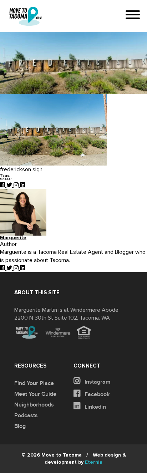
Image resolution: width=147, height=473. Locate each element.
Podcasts (26, 415)
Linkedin (94, 406)
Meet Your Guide (35, 394)
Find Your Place (34, 383)
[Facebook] (3, 185)
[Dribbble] (22, 185)
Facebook (96, 394)
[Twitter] (10, 185)
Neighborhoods (34, 404)
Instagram (96, 381)
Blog (20, 426)
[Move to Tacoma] (25, 16)
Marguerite (13, 238)
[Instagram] (17, 185)
